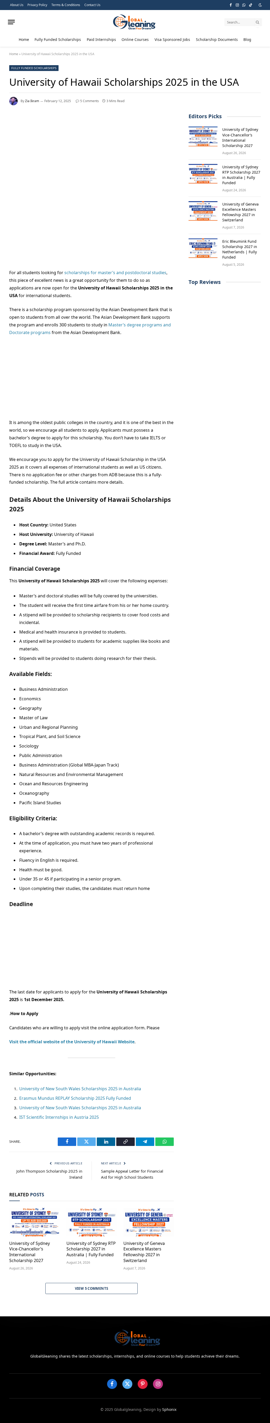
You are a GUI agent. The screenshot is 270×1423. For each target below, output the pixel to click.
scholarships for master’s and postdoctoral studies (115, 272)
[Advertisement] (91, 154)
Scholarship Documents (217, 39)
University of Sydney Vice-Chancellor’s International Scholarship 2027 (29, 1252)
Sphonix (169, 1409)
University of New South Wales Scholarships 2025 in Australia (80, 1089)
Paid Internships (101, 39)
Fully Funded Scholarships (58, 39)
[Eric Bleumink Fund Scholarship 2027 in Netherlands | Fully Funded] (203, 248)
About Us (16, 5)
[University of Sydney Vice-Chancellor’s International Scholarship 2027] (34, 1222)
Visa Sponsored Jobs (172, 39)
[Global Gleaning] (135, 22)
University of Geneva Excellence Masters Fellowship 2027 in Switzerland (144, 1252)
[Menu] (11, 22)
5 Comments (89, 101)
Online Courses (135, 39)
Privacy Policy (37, 5)
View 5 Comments (91, 1288)
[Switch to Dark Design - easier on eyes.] (259, 5)
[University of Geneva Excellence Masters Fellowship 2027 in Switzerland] (148, 1222)
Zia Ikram (32, 101)
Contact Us (92, 5)
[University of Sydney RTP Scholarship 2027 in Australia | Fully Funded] (91, 1222)
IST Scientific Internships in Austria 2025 (59, 1117)
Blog (247, 39)
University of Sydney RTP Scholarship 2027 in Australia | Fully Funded (91, 1249)
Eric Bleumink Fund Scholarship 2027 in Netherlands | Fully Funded (239, 249)
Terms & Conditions (65, 5)
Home (24, 39)
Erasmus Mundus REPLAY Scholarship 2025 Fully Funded (75, 1098)
